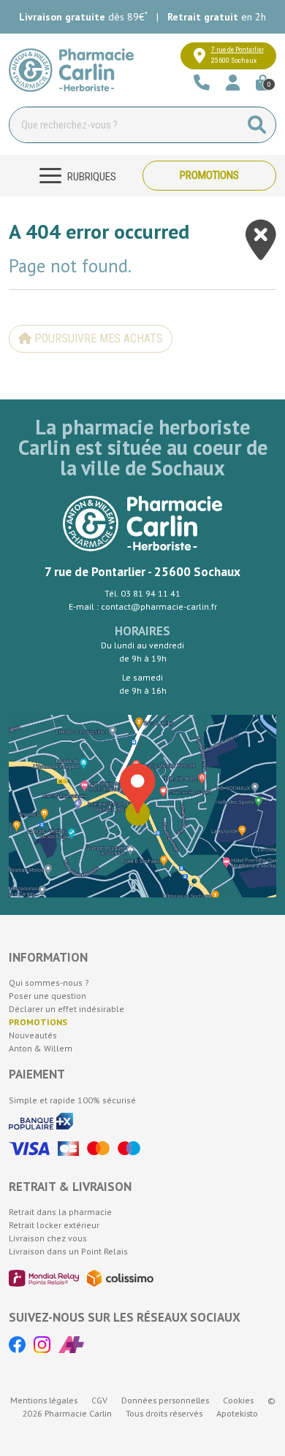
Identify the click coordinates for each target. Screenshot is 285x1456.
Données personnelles (165, 1400)
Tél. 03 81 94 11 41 (142, 593)
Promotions (209, 175)
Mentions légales (43, 1400)
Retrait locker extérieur (54, 1224)
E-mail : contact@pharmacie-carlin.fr (143, 606)
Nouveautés (33, 1035)
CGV (99, 1400)
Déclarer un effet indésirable (66, 1008)
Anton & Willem (40, 1048)
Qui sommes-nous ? (49, 982)
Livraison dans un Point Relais (68, 1251)
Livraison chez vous (48, 1238)
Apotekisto (237, 1413)
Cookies (238, 1400)
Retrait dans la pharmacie (60, 1211)
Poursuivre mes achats (97, 338)
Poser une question (47, 995)
